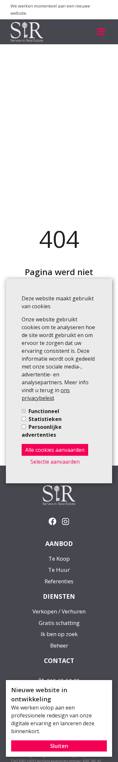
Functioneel (44, 411)
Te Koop (59, 558)
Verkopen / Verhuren (59, 611)
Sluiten (59, 746)
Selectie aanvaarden (55, 461)
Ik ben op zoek (59, 634)
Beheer (59, 645)
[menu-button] (101, 31)
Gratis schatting (59, 623)
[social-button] (52, 521)
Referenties (59, 581)
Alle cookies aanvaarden (55, 449)
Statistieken (45, 419)
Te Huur (59, 569)
